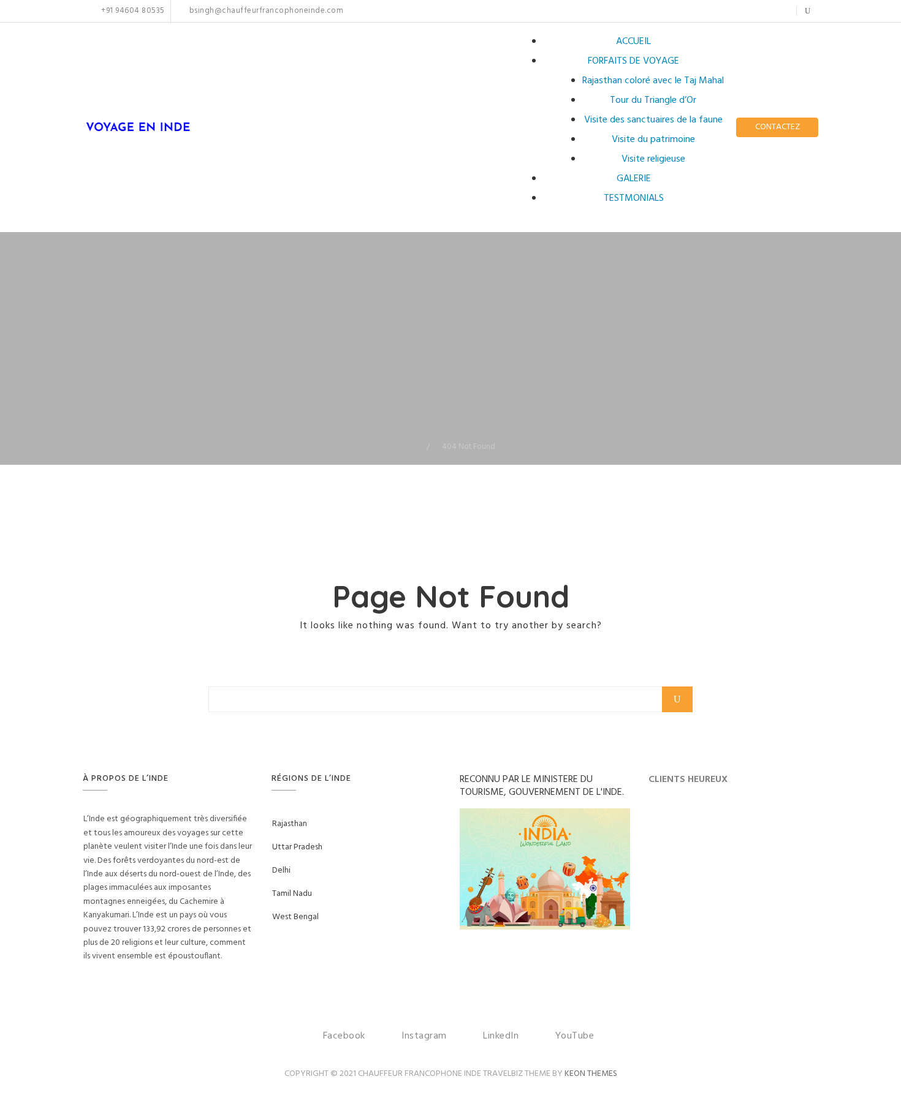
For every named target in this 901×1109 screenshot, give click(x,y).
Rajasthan (289, 824)
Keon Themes (591, 1074)
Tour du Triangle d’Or (653, 100)
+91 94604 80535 (132, 11)
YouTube (779, 11)
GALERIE (634, 179)
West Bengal (295, 917)
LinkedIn (760, 11)
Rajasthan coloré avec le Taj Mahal (653, 81)
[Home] (417, 447)
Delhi (281, 870)
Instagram (741, 11)
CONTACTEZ (777, 127)
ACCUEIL (633, 42)
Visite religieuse (653, 159)
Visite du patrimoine (653, 140)
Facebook (728, 11)
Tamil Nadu (292, 894)
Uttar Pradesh (297, 847)
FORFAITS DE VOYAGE (633, 61)
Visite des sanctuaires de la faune (653, 120)
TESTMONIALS (634, 198)
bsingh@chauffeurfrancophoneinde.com (265, 11)
